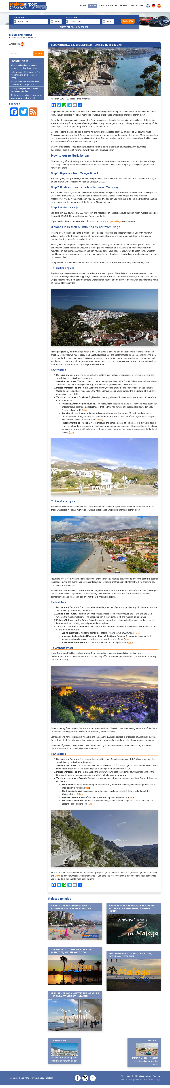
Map (85, 410)
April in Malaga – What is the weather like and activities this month (74, 995)
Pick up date (19, 17)
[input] (31, 21)
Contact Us (136, 5)
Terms (123, 5)
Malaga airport (108, 5)
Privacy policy (37, 1078)
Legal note (24, 1078)
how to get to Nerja (112, 221)
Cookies (49, 1078)
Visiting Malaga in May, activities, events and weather (130, 955)
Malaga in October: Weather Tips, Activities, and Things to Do (71, 951)
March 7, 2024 (59, 99)
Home (83, 5)
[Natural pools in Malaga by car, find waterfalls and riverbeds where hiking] (134, 929)
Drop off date (71, 17)
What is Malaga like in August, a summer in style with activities (70, 907)
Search (38, 54)
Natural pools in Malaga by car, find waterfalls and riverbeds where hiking (132, 908)
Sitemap (14, 1078)
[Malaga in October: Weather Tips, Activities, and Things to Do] (75, 970)
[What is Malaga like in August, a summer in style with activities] (75, 925)
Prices (92, 5)
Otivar (57, 876)
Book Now (128, 21)
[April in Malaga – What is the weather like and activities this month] (75, 1015)
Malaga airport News (20, 34)
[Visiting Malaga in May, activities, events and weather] (134, 974)
